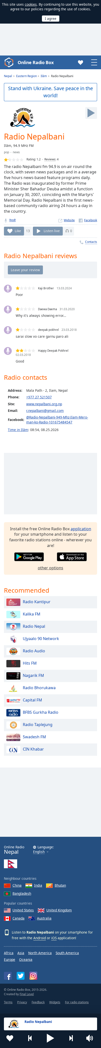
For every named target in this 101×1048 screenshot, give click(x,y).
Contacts (91, 242)
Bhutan (60, 885)
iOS (54, 938)
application (81, 528)
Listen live (52, 230)
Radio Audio (34, 651)
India (38, 885)
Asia (20, 952)
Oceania (25, 959)
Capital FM (32, 700)
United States (23, 910)
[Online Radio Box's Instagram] (33, 976)
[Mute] (91, 1038)
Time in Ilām (18, 429)
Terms (8, 1002)
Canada (19, 918)
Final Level (27, 994)
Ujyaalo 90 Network (41, 638)
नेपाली (12, 220)
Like (18, 230)
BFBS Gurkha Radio (40, 712)
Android (39, 938)
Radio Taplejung (37, 724)
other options (50, 568)
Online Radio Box (35, 62)
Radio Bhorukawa (39, 687)
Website (69, 220)
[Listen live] (91, 113)
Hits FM (30, 663)
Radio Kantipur (36, 601)
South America (67, 952)
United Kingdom (59, 910)
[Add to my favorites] (10, 1038)
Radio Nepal (34, 626)
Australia (44, 918)
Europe (9, 959)
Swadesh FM (34, 737)
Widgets (54, 1002)
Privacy (22, 1002)
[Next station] (71, 1038)
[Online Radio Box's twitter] (21, 976)
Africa (8, 952)
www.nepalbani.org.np (44, 404)
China (17, 885)
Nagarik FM (33, 675)
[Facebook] (88, 220)
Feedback (38, 1002)
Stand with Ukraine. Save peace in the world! (50, 92)
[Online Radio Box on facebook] (8, 976)
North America (40, 952)
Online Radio (14, 850)
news (16, 152)
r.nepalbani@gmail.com (45, 410)
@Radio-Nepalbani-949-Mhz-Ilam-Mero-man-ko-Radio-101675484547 (57, 419)
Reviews (49, 159)
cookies (31, 4)
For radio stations (77, 1002)
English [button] (39, 852)
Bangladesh (22, 893)
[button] (50, 1038)
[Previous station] (30, 1038)
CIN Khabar (33, 749)
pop (6, 152)
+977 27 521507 (39, 397)
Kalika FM (31, 614)
